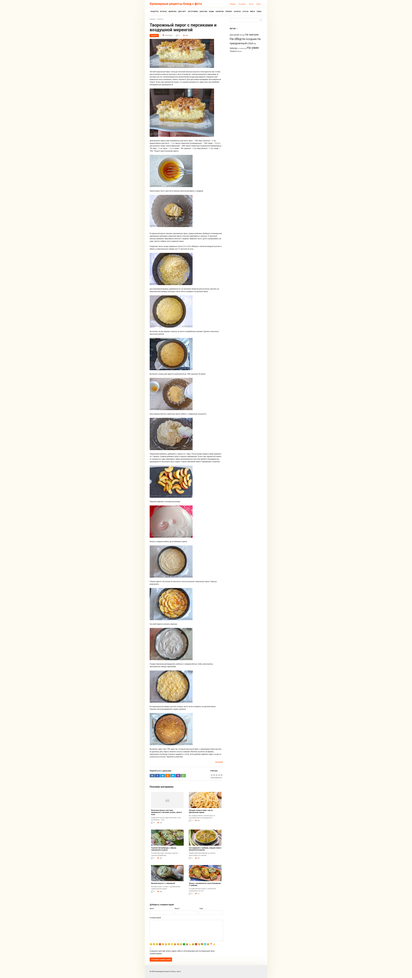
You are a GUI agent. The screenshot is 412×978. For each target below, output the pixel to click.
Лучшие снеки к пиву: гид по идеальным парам (201, 811)
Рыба (259, 11)
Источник (219, 762)
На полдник (249, 39)
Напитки (220, 11)
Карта (259, 4)
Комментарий (155, 918)
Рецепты (154, 11)
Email (177, 909)
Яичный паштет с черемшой (163, 883)
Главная (233, 4)
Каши (211, 11)
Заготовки (193, 11)
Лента (251, 4)
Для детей (234, 35)
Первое (228, 11)
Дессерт (182, 11)
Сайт (201, 909)
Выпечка (172, 11)
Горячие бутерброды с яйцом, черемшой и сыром (163, 849)
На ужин (253, 48)
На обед (235, 39)
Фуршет (240, 51)
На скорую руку (242, 48)
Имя (152, 909)
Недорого (233, 51)
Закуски (203, 11)
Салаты (237, 11)
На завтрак (252, 34)
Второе (163, 11)
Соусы (245, 11)
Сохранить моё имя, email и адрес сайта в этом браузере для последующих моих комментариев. (182, 952)
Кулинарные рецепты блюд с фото (176, 4)
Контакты (242, 4)
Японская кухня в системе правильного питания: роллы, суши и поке (166, 812)
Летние (242, 35)
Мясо (252, 11)
